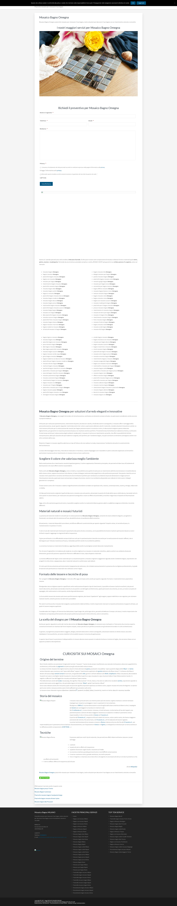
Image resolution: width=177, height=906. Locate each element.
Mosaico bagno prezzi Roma (81, 859)
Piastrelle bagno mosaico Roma (82, 877)
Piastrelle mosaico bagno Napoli (82, 882)
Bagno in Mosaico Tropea (117, 831)
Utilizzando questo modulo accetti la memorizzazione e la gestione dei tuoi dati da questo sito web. (69, 174)
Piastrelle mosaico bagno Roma (82, 885)
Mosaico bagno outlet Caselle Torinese (121, 836)
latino (131, 669)
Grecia (96, 715)
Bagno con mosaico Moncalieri (118, 834)
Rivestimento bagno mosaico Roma (83, 893)
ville (84, 673)
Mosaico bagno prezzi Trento (44, 788)
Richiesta (43, 129)
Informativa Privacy (40, 902)
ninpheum (112, 673)
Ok (133, 3)
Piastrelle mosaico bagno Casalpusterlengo (48, 795)
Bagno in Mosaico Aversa (117, 844)
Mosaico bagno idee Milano (80, 834)
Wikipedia (134, 767)
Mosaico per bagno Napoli (80, 867)
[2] (76, 690)
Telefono (43, 121)
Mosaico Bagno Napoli (79, 844)
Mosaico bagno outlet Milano (81, 847)
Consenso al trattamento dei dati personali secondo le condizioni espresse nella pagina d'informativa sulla (73, 167)
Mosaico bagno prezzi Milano (81, 854)
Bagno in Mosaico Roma (79, 831)
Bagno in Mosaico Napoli (80, 829)
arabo (60, 681)
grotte (100, 671)
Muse (125, 669)
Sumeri (74, 708)
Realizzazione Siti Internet (42, 903)
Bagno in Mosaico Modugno (117, 821)
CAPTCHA (43, 178)
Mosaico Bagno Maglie (116, 826)
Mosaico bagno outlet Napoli (81, 849)
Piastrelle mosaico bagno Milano (82, 880)
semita (120, 681)
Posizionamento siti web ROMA (58, 903)
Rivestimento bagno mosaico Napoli (83, 890)
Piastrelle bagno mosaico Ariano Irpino (47, 798)
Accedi (73, 902)
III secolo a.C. (101, 720)
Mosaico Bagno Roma (79, 862)
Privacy (43, 163)
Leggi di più (141, 3)
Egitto (103, 724)
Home (75, 816)
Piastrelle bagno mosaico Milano (82, 872)
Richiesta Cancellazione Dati (53, 902)
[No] (175, 3)
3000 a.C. (80, 705)
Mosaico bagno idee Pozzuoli (44, 802)
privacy (103, 167)
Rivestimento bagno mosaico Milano (83, 888)
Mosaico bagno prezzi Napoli (81, 857)
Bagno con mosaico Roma (80, 824)
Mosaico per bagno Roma (80, 870)
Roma (103, 722)
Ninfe (106, 673)
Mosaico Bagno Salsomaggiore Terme (120, 852)
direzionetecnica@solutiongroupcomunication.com (52, 837)
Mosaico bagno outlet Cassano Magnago (121, 847)
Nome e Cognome (46, 113)
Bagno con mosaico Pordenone (118, 842)
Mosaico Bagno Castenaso (43, 792)
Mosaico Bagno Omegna (46, 772)
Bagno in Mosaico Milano (80, 826)
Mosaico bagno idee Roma (80, 839)
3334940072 (43, 835)
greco (88, 669)
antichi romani (59, 673)
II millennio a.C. (77, 710)
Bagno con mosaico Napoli (80, 821)
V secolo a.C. (104, 715)
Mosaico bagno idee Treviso (118, 839)
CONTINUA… (66, 727)
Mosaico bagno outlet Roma (81, 852)
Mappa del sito (66, 902)
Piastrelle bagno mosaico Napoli (82, 875)
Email (91, 121)
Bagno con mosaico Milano (80, 819)
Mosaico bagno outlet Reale (118, 829)
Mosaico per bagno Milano (80, 865)
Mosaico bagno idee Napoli (80, 836)
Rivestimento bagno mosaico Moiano (120, 849)
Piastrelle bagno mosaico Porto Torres (120, 819)
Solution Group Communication (76, 903)
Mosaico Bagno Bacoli (116, 816)
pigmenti (61, 666)
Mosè (85, 683)
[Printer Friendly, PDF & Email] (44, 778)
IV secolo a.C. (82, 717)
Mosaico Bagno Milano (79, 842)
